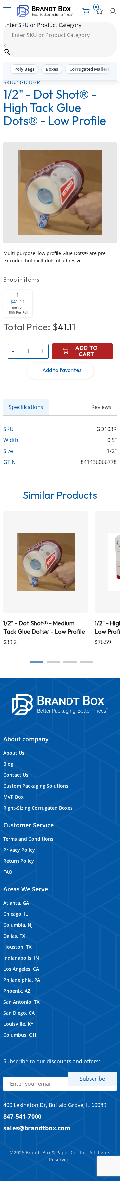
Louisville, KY (18, 1024)
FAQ (7, 872)
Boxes (52, 69)
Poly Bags (24, 69)
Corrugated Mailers (89, 69)
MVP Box (13, 797)
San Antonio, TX (21, 1002)
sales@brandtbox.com (37, 1128)
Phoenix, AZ (16, 991)
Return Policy (18, 861)
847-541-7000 (22, 1116)
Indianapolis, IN (21, 958)
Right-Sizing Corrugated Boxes (38, 808)
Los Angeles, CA (21, 969)
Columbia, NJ (18, 925)
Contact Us (15, 775)
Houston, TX (17, 947)
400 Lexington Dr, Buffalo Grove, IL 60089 (54, 1105)
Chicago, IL (15, 914)
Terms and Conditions (28, 839)
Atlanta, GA (16, 903)
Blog (8, 764)
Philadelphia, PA (21, 980)
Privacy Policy (19, 850)
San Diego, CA (19, 1013)
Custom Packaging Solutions (35, 786)
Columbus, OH (19, 1035)
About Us (13, 753)
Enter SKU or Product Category (42, 25)
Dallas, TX (14, 936)
